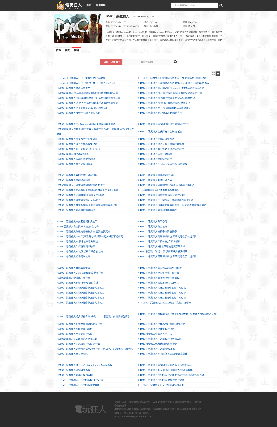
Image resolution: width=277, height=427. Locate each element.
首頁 (58, 50)
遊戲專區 (101, 5)
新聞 (88, 5)
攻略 (76, 50)
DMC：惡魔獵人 (130, 16)
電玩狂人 (90, 409)
